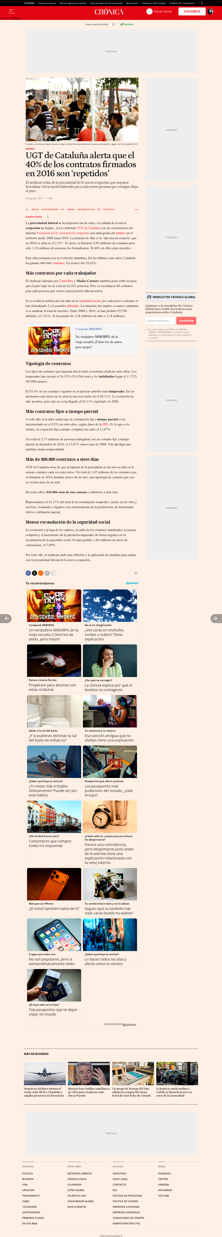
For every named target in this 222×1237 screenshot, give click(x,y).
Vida (25, 1184)
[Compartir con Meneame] (40, 573)
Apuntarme (186, 320)
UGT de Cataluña (89, 228)
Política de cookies (125, 1201)
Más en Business (36, 1054)
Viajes (25, 1201)
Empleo (35, 209)
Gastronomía (31, 1212)
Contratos (108, 209)
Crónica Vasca (77, 1179)
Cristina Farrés (34, 216)
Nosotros (119, 1173)
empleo (121, 233)
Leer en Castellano (10, 18)
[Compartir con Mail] (47, 573)
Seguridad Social (86, 209)
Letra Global (75, 1190)
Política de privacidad (127, 1195)
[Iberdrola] (126, 24)
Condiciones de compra (128, 1217)
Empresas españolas (126, 1212)
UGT (62, 209)
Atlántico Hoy (76, 1195)
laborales (73, 305)
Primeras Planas (33, 1217)
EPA (99, 209)
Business (30, 148)
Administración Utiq (126, 1223)
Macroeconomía (49, 209)
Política (27, 1173)
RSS (115, 1190)
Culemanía (74, 1184)
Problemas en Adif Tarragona (154, 3)
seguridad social (89, 300)
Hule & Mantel (76, 1206)
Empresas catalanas (126, 1206)
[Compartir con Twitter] (34, 573)
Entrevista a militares (47, 3)
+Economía (29, 1206)
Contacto (119, 1184)
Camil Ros (66, 281)
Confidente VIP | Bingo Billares (182, 3)
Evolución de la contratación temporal (62, 233)
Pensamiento (31, 1195)
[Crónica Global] (111, 11)
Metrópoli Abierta (79, 1173)
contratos (58, 263)
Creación (28, 1190)
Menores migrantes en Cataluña (73, 3)
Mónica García (132, 3)
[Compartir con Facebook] (28, 573)
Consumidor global (80, 1201)
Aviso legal (120, 1179)
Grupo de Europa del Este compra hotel (106, 3)
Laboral (71, 209)
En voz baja (29, 1223)
